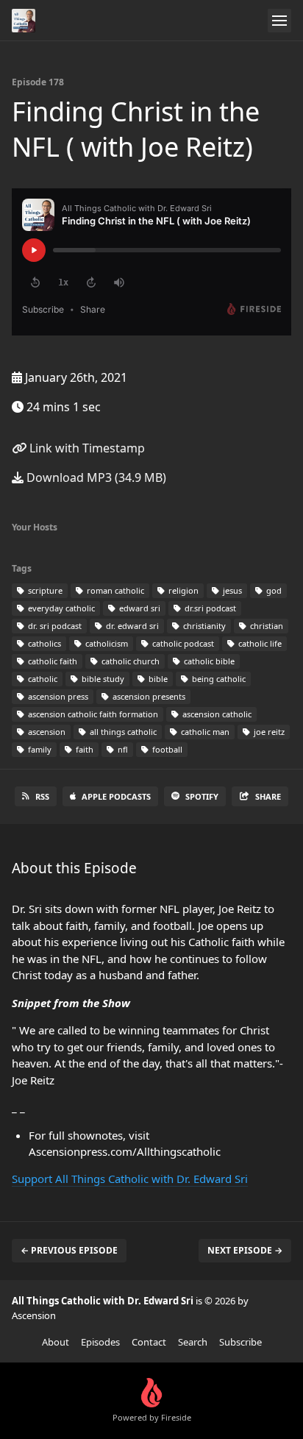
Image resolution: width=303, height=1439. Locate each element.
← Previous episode (69, 1250)
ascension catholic (216, 714)
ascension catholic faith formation (92, 714)
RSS (42, 796)
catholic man (204, 731)
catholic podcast (182, 643)
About (55, 1342)
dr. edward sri (131, 625)
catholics (43, 643)
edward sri (138, 608)
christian (265, 625)
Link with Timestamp (85, 448)
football (166, 749)
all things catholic (122, 731)
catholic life (259, 643)
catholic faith (51, 661)
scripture (44, 590)
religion (182, 590)
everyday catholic (60, 608)
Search (192, 1342)
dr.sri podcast (209, 608)
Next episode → (244, 1250)
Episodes (100, 1342)
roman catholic (114, 590)
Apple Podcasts (116, 796)
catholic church (129, 661)
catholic (41, 678)
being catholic (218, 678)
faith (83, 749)
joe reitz (268, 731)
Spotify (201, 796)
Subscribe (240, 1342)
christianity (203, 625)
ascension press (57, 696)
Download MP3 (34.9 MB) (95, 477)
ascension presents (147, 696)
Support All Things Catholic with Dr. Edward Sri (130, 1178)
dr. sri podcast (54, 625)
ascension (45, 731)
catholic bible (208, 661)
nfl (121, 749)
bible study (101, 678)
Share (268, 796)
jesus (231, 590)
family (38, 749)
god (273, 590)
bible (157, 678)
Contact (149, 1342)
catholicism (105, 643)
